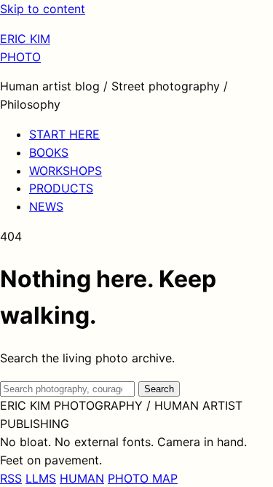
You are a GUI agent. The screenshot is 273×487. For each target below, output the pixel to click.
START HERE (64, 134)
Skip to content (42, 8)
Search (159, 388)
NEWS (46, 206)
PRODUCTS (61, 188)
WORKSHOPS (65, 170)
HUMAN (82, 478)
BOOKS (48, 152)
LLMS (40, 478)
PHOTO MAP (143, 478)
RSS (11, 478)
